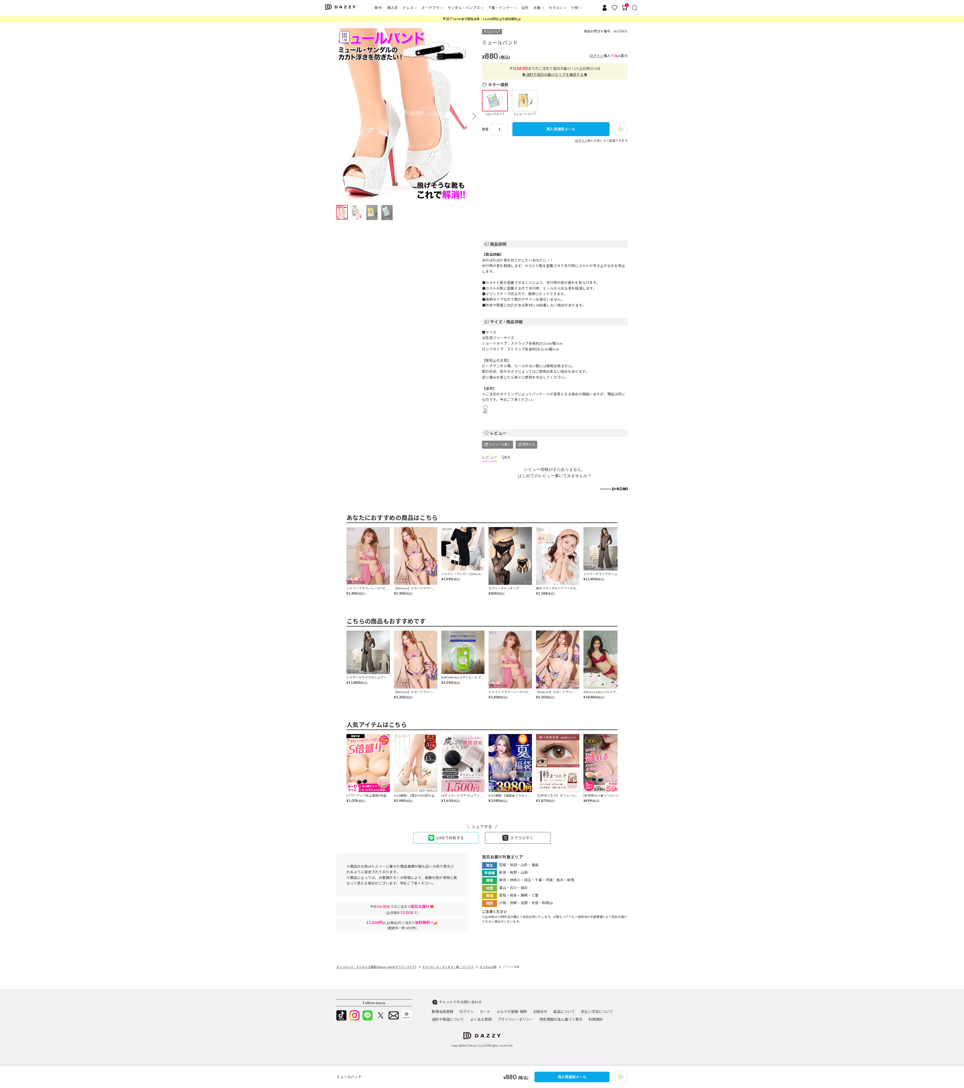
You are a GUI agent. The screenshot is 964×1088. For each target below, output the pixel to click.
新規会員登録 (442, 1011)
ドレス (408, 8)
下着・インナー (500, 8)
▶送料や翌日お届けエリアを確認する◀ (554, 74)
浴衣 (524, 8)
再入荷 (392, 8)
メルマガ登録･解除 (512, 1011)
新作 (378, 8)
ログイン (596, 56)
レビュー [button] (498, 433)
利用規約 (595, 1019)
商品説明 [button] (498, 244)
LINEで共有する (450, 838)
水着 (537, 8)
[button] (474, 116)
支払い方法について (597, 1011)
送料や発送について (448, 1019)
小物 (574, 8)
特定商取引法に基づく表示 (560, 1019)
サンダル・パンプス (464, 8)
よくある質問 (481, 1019)
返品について (564, 1011)
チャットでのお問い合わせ (460, 1002)
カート (485, 1011)
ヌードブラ (430, 8)
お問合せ (540, 1011)
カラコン (556, 8)
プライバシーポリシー (515, 1019)
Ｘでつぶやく (521, 838)
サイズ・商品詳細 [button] (506, 321)
